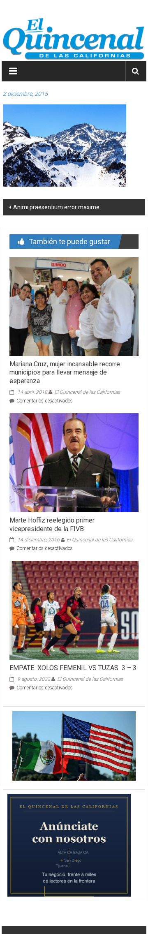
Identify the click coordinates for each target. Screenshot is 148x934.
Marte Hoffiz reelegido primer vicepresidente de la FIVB (52, 524)
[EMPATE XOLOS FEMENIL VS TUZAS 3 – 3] (74, 610)
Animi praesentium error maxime (56, 207)
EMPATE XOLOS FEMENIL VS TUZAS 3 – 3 (72, 668)
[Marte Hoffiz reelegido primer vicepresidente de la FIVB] (74, 462)
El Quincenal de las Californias (87, 392)
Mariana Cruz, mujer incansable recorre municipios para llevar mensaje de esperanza (64, 372)
